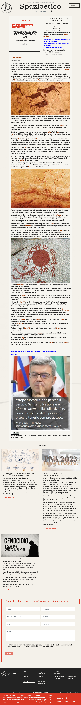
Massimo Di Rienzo (28, 41)
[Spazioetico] (6, 7)
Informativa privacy (34, 645)
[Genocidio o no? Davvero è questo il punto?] (20, 545)
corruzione (28, 25)
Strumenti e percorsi (72, 677)
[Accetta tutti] (79, 699)
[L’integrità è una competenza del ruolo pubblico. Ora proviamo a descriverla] (20, 460)
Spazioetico (40, 6)
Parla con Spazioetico (42, 682)
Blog (69, 672)
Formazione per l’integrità (58, 677)
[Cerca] (52, 11)
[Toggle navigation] (74, 5)
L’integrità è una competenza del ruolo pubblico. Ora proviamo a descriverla (19, 476)
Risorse (26, 681)
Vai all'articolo (10, 497)
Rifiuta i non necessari (66, 702)
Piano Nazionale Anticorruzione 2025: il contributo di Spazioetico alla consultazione (60, 477)
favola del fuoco (18, 27)
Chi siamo (26, 672)
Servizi (40, 676)
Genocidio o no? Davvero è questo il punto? (18, 560)
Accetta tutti (62, 698)
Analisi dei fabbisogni (56, 672)
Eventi (25, 676)
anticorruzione (18, 25)
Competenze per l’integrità (43, 672)
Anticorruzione (24, 20)
